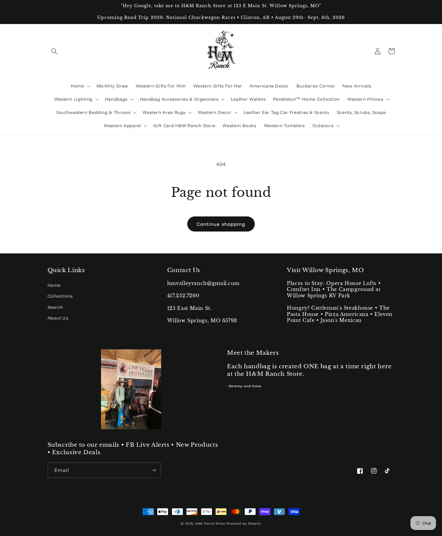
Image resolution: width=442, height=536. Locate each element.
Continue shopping (221, 224)
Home (54, 285)
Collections (60, 296)
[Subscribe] (153, 470)
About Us (58, 318)
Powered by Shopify (243, 523)
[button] (54, 51)
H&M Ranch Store (210, 523)
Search (55, 307)
